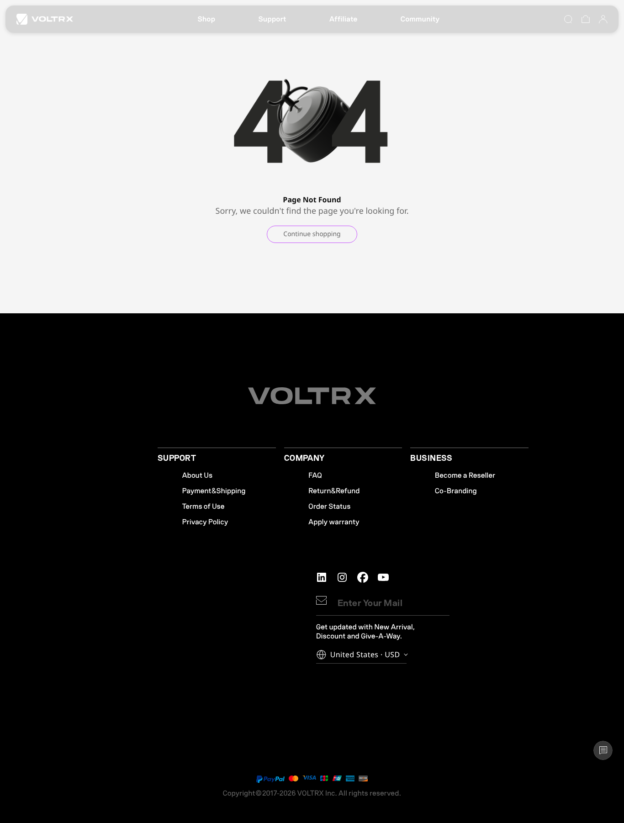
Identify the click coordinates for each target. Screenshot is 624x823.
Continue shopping (311, 234)
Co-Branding (456, 491)
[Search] (568, 19)
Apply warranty (334, 522)
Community (420, 19)
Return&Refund (334, 491)
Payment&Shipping (214, 491)
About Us (197, 475)
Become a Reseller (465, 475)
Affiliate (343, 19)
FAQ (315, 475)
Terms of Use (203, 506)
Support (272, 19)
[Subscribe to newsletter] (321, 600)
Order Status (329, 506)
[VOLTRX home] (44, 19)
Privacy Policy (205, 522)
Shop (206, 19)
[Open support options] (603, 750)
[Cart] (585, 19)
